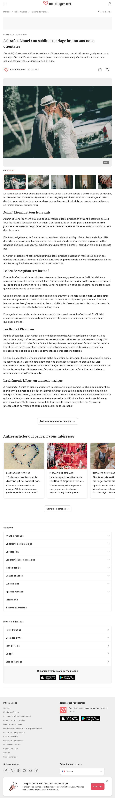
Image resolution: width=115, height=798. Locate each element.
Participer (97, 786)
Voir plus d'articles (56, 508)
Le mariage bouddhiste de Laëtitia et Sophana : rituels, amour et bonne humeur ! (67, 479)
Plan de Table (13, 645)
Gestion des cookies (12, 724)
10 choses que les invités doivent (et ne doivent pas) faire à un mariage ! (23, 479)
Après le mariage (14, 591)
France (69, 771)
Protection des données (14, 720)
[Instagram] (24, 770)
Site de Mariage (14, 661)
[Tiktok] (36, 770)
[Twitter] (12, 770)
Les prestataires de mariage (20, 559)
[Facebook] (5, 770)
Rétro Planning (13, 629)
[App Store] (69, 721)
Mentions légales (11, 712)
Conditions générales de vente (17, 716)
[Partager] (100, 69)
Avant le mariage (14, 535)
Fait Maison (12, 599)
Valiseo (10, 170)
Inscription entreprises (13, 740)
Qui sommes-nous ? (12, 745)
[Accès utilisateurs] (110, 4)
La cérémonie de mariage (19, 543)
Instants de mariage (40, 12)
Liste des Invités (14, 637)
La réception (12, 551)
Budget (9, 653)
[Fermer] (107, 781)
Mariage (7, 12)
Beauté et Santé (14, 575)
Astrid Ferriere (17, 69)
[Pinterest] (18, 770)
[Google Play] (90, 721)
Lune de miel (12, 583)
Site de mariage (10, 757)
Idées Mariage (21, 12)
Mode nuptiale (13, 567)
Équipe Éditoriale (10, 749)
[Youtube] (30, 770)
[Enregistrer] (108, 69)
